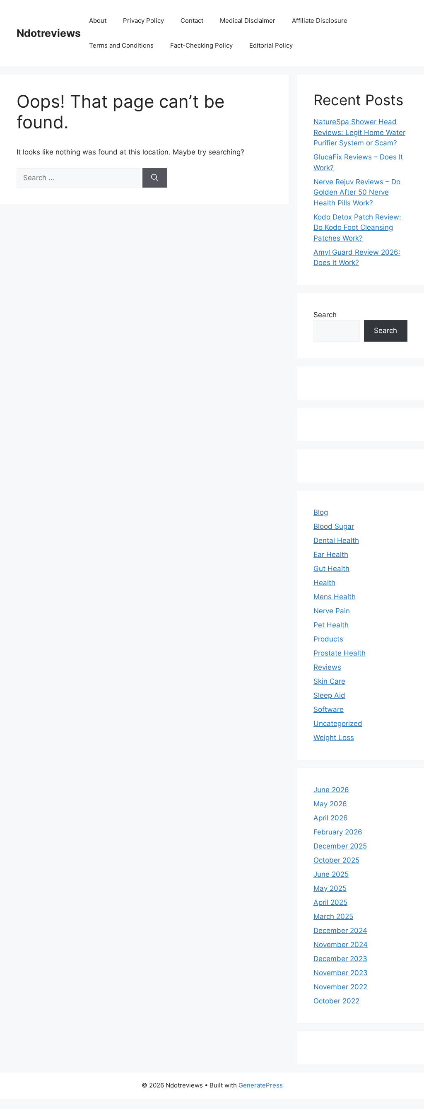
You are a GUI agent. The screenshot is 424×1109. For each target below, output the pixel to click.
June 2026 (331, 790)
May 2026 (330, 804)
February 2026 (337, 832)
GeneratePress (260, 1085)
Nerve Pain (331, 611)
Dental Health (336, 540)
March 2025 (333, 916)
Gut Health (331, 568)
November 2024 (340, 944)
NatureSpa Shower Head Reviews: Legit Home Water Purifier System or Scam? (359, 132)
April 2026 (330, 818)
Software (328, 709)
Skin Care (329, 681)
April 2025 (330, 902)
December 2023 (340, 959)
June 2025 (331, 874)
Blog (320, 512)
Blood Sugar (333, 526)
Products (328, 639)
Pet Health (331, 625)
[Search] (154, 178)
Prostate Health (339, 653)
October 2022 (336, 1001)
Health (324, 583)
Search (325, 315)
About (97, 20)
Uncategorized (337, 723)
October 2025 (336, 860)
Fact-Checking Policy (201, 45)
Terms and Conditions (121, 45)
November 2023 (340, 973)
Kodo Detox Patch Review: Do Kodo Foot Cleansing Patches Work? (357, 227)
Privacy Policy (143, 20)
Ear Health (330, 554)
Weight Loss (333, 737)
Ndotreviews (49, 33)
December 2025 (340, 846)
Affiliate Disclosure (319, 20)
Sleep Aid (329, 695)
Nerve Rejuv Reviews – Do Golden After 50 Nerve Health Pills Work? (356, 192)
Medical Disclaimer (247, 20)
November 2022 (340, 987)
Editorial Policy (271, 45)
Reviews (327, 667)
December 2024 (340, 930)
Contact (192, 20)
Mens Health (334, 597)
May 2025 (330, 888)
